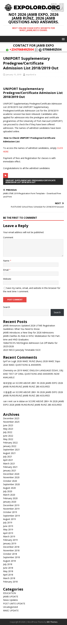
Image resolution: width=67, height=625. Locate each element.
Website (7, 278)
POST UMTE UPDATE (14, 603)
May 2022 (8, 439)
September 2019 (11, 515)
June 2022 (8, 435)
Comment (8, 237)
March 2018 (9, 578)
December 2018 (11, 546)
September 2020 (11, 484)
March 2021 (9, 463)
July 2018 (7, 564)
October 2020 (10, 480)
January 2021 (9, 470)
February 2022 (10, 442)
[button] (62, 39)
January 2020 (9, 501)
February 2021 (10, 466)
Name (6, 260)
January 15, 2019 (13, 74)
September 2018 (11, 557)
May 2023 (8, 428)
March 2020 (9, 494)
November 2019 (11, 508)
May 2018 (8, 571)
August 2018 (9, 560)
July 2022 (7, 432)
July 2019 (7, 522)
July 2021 (7, 456)
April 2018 (8, 574)
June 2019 (8, 526)
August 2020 (9, 487)
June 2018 (8, 567)
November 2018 (11, 550)
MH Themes (52, 622)
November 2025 (11, 421)
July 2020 (7, 491)
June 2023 (8, 425)
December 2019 (11, 505)
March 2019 (9, 536)
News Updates (10, 599)
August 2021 (9, 453)
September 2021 (11, 449)
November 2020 (11, 477)
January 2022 (9, 446)
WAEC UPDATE (11, 610)
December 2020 (11, 473)
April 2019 (8, 533)
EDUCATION (9, 593)
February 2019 (10, 539)
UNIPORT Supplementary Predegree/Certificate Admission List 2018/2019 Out (30, 181)
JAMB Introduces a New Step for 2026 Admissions (28, 332)
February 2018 (10, 581)
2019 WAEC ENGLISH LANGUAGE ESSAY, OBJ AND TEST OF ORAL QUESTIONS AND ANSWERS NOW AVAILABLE (33, 374)
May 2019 (8, 529)
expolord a (31, 74)
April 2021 (8, 459)
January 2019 (9, 543)
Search (6, 307)
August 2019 (9, 519)
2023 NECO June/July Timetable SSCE (22, 349)
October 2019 (10, 512)
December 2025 (11, 418)
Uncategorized (10, 606)
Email (6, 269)
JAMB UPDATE (10, 596)
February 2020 (10, 498)
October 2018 (10, 553)
